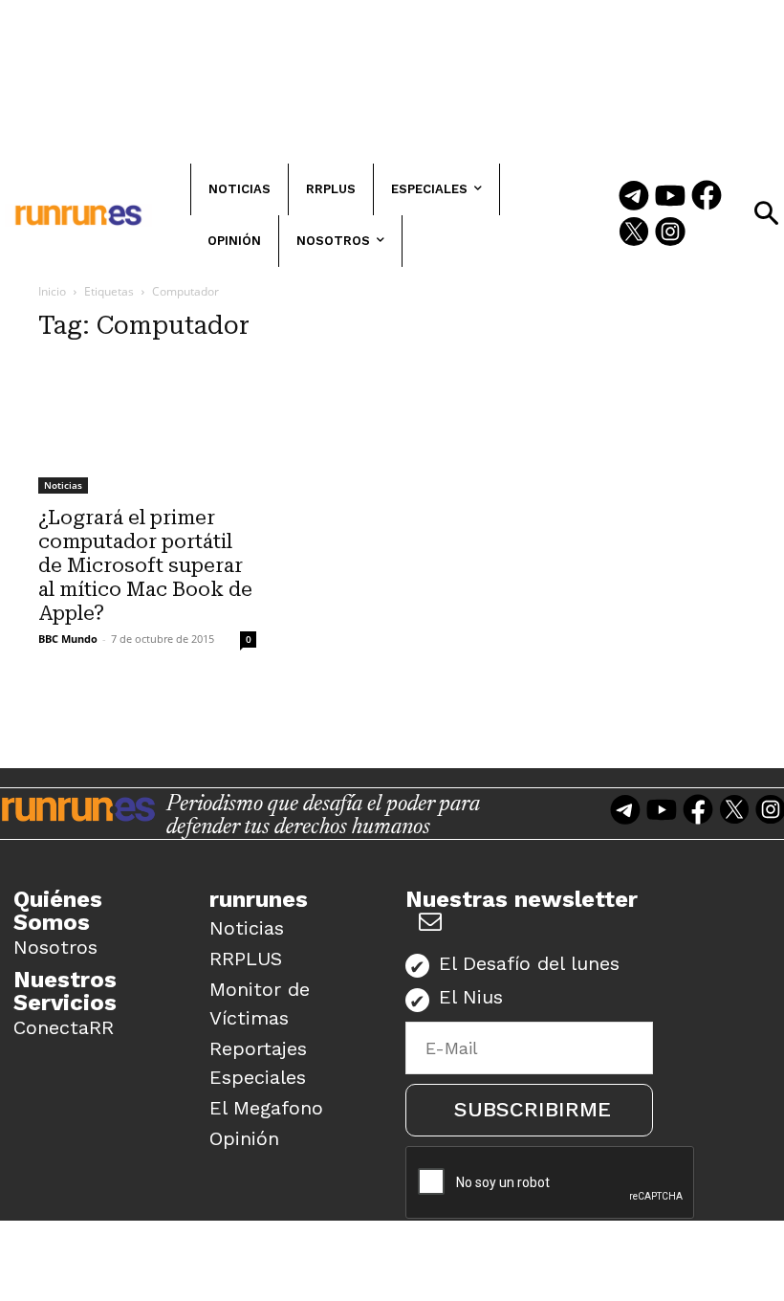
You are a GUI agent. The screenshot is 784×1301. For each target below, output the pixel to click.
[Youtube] (670, 197)
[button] (765, 213)
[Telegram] (634, 197)
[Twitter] (634, 233)
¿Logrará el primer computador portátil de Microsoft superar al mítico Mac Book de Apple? (145, 565)
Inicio (52, 291)
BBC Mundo (68, 638)
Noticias (63, 485)
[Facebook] (706, 197)
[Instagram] (670, 233)
